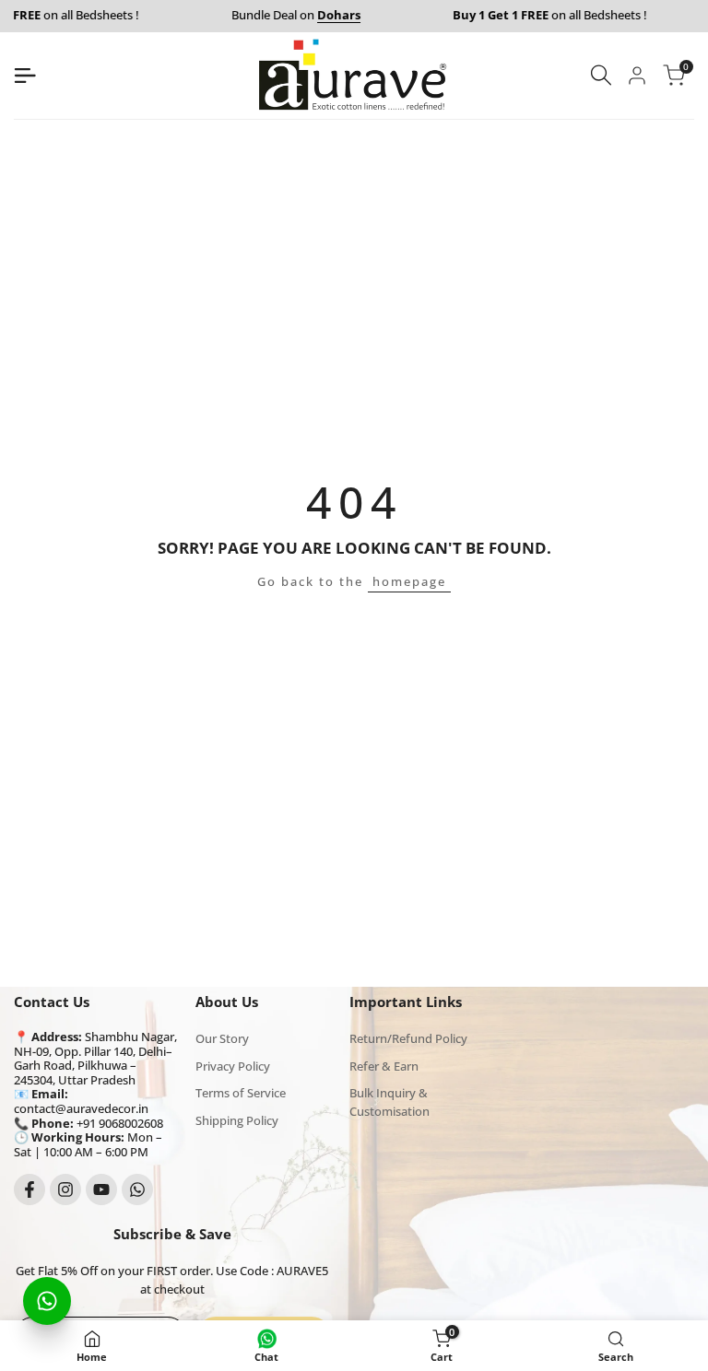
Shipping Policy (236, 1120)
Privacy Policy (232, 1066)
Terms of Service (240, 1092)
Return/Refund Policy (408, 1038)
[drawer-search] (601, 75)
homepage (409, 581)
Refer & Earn (384, 1066)
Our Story (222, 1038)
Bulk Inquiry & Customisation (389, 1101)
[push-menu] (25, 75)
